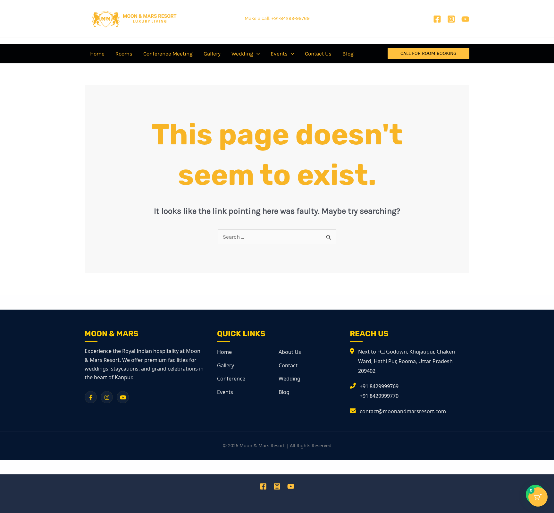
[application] (256, 53)
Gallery (225, 365)
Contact (288, 365)
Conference (231, 378)
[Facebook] (437, 19)
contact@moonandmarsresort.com (403, 411)
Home (224, 351)
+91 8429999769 (379, 386)
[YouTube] (465, 19)
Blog (284, 392)
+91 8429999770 (379, 395)
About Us (290, 351)
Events (225, 392)
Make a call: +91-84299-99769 (277, 18)
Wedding (289, 378)
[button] (428, 53)
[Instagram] (451, 19)
